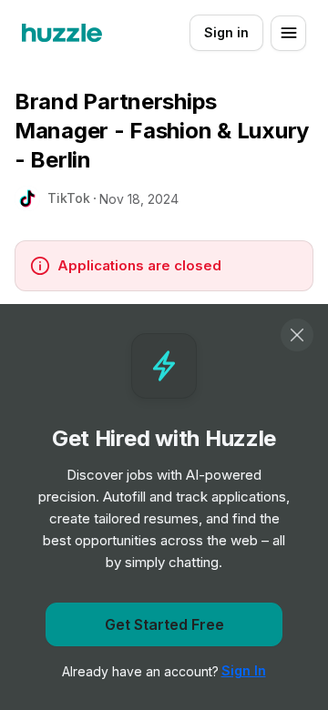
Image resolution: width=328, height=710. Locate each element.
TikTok (68, 198)
